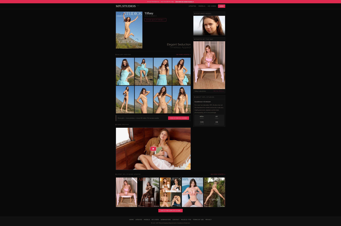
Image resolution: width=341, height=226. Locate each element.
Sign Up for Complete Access (170, 210)
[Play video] (153, 149)
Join (222, 6)
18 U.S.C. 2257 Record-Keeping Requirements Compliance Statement (170, 223)
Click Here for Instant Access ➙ (184, 1)
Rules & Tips (186, 219)
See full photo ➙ (218, 91)
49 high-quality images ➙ (155, 19)
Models (202, 6)
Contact (176, 219)
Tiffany (149, 13)
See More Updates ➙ (183, 54)
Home (131, 219)
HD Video (212, 6)
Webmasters (166, 219)
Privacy (208, 219)
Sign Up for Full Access (178, 118)
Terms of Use (198, 219)
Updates (192, 6)
